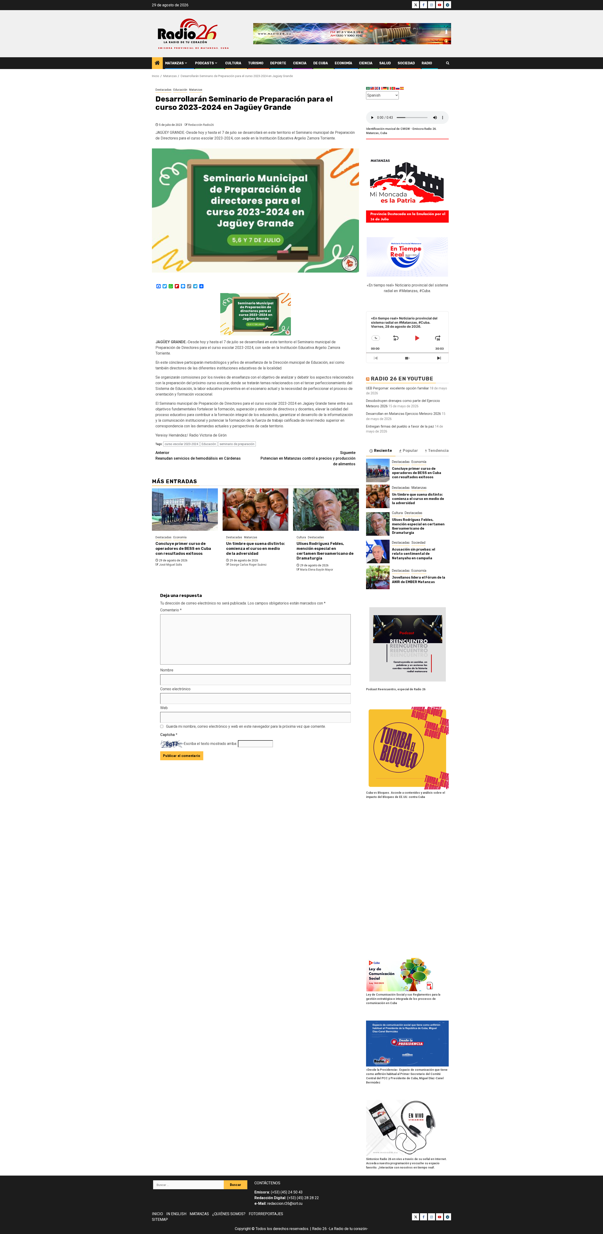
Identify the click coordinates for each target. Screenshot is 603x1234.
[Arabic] (368, 88)
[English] (377, 88)
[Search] (448, 63)
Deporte (278, 63)
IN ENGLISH (176, 1214)
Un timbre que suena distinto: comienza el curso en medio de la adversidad (255, 548)
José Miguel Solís (170, 564)
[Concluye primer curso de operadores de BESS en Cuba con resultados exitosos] (185, 509)
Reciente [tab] (383, 450)
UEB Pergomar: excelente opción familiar (397, 388)
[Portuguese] (393, 88)
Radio (427, 63)
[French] (381, 88)
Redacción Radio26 (201, 125)
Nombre (166, 670)
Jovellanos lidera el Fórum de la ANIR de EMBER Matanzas (418, 580)
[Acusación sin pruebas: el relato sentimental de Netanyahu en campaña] (378, 551)
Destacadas (163, 89)
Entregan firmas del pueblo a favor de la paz (400, 426)
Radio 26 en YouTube (402, 379)
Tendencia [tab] (438, 450)
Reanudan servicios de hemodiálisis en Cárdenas (198, 455)
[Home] (157, 63)
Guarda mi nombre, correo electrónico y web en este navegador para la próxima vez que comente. (246, 726)
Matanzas (174, 63)
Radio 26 (319, 1228)
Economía (343, 63)
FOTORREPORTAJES (266, 1214)
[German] (385, 88)
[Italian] (389, 88)
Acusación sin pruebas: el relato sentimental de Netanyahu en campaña (413, 554)
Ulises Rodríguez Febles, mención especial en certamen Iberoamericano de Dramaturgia (325, 550)
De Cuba (320, 63)
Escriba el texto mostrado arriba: (210, 743)
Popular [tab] (410, 450)
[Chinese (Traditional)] (372, 88)
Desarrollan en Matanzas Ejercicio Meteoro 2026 (403, 414)
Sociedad (406, 63)
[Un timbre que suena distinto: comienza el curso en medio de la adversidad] (256, 509)
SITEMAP (160, 1219)
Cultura (233, 63)
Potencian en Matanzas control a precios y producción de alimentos (308, 458)
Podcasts (204, 63)
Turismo (255, 63)
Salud (385, 63)
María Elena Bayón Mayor (316, 569)
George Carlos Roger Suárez (248, 564)
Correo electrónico (175, 689)
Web (164, 708)
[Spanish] (402, 88)
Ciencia (299, 63)
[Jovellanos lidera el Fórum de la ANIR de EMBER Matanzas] (378, 577)
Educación (180, 89)
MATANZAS (199, 1214)
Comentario (171, 610)
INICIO (157, 1214)
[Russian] (398, 88)
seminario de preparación (237, 444)
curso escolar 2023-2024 (181, 444)
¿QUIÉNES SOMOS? (228, 1214)
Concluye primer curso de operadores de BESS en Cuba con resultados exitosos (183, 548)
